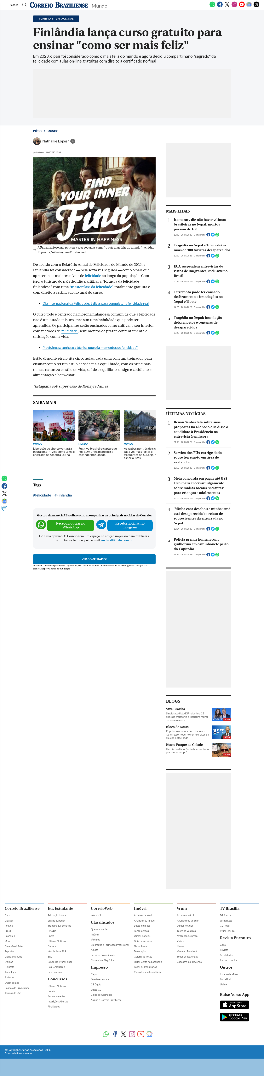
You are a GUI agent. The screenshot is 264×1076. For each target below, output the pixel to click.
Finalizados (54, 1006)
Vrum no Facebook (187, 951)
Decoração (140, 951)
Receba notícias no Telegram (130, 525)
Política (9, 925)
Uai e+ (223, 984)
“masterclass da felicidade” (91, 287)
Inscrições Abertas (58, 1001)
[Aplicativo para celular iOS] (234, 1005)
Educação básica (57, 915)
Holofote (9, 966)
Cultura (52, 946)
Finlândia (64, 495)
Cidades (9, 920)
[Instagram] (234, 6)
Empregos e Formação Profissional (110, 944)
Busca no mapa (142, 925)
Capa (7, 915)
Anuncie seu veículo (187, 920)
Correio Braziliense (22, 908)
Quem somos (12, 982)
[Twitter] (227, 6)
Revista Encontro (235, 938)
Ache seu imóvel (143, 915)
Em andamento (56, 996)
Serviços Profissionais (103, 955)
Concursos (57, 979)
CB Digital (96, 984)
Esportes (9, 951)
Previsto (52, 991)
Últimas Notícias (57, 941)
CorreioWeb (101, 908)
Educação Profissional (60, 961)
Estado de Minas (229, 974)
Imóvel (140, 908)
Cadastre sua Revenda (189, 961)
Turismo (9, 977)
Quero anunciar (99, 929)
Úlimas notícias (142, 935)
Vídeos (180, 941)
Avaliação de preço (187, 935)
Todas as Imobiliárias (145, 966)
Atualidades (226, 955)
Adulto (94, 949)
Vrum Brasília (227, 930)
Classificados (102, 922)
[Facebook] (220, 6)
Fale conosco (55, 972)
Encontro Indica (228, 960)
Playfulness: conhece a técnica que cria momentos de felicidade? (90, 348)
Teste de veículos (186, 930)
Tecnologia (10, 972)
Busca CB (96, 989)
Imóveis (95, 934)
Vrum (182, 908)
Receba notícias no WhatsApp (70, 525)
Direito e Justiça (100, 979)
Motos (180, 946)
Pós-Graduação (56, 966)
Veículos (95, 939)
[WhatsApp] (212, 6)
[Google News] (249, 6)
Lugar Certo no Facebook (148, 961)
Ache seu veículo (186, 915)
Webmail (96, 915)
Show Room (140, 946)
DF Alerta (225, 915)
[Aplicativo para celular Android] (234, 1017)
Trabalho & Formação (59, 925)
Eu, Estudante (60, 908)
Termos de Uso (13, 993)
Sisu (50, 956)
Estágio (52, 930)
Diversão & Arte (14, 946)
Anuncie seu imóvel (144, 920)
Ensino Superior (56, 920)
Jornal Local (226, 920)
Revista (224, 949)
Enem (51, 935)
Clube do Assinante (101, 994)
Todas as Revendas (187, 956)
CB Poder (225, 925)
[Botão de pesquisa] (23, 5)
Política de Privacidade (17, 987)
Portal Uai (225, 979)
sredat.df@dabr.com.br (117, 540)
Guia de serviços (143, 941)
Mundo (53, 131)
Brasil (8, 930)
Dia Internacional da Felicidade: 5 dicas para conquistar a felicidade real (96, 303)
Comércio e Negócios (102, 960)
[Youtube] (242, 6)
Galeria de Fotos (143, 956)
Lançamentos (141, 930)
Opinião (9, 961)
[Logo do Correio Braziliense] (59, 5)
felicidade (93, 276)
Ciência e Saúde (13, 956)
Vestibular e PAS (57, 951)
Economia (10, 935)
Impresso (99, 967)
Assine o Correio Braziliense (106, 999)
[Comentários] (4, 510)
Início (37, 131)
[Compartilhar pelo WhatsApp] (217, 236)
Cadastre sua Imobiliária (147, 972)
